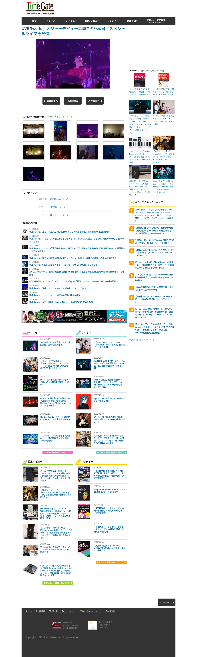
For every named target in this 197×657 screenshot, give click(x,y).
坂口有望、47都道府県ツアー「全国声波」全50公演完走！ (55, 343)
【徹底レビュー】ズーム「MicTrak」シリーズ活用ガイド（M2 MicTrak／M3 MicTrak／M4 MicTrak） (55, 493)
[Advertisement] (119, 7)
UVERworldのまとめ (59, 199)
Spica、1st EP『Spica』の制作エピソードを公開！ (109, 399)
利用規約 (40, 611)
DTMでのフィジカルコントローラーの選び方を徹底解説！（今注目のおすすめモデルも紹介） (154, 277)
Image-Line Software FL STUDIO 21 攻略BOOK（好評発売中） (109, 490)
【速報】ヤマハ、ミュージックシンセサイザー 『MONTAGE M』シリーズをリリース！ (154, 299)
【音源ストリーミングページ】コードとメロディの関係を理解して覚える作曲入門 (109, 529)
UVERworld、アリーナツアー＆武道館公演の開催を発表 (54, 295)
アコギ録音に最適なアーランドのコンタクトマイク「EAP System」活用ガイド (56, 549)
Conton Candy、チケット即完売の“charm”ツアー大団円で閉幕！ (55, 418)
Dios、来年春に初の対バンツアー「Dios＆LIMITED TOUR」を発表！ (55, 382)
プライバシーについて (90, 611)
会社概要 (110, 611)
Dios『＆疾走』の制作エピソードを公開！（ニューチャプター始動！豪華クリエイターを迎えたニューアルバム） (109, 383)
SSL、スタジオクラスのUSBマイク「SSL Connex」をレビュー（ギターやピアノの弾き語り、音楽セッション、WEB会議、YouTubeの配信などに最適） (56, 570)
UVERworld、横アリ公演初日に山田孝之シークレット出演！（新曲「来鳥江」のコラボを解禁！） (73, 258)
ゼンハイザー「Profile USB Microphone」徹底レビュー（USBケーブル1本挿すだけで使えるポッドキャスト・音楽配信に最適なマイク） (56, 533)
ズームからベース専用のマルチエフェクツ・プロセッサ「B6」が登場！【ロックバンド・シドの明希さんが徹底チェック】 (109, 439)
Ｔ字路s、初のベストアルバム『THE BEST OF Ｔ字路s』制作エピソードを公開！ (109, 344)
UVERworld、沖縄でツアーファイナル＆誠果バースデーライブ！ (58, 288)
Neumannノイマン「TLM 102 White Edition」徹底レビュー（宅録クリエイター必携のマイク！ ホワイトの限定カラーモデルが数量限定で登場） (55, 513)
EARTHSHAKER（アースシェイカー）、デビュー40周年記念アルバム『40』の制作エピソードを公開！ (109, 365)
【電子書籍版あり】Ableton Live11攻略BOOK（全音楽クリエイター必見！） (110, 548)
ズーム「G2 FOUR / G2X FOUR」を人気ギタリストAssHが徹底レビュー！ (109, 419)
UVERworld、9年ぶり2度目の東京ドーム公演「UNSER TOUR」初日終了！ (63, 265)
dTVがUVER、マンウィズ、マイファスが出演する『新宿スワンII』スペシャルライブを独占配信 (72, 281)
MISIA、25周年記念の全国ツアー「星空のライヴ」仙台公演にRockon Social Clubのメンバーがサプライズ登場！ (55, 402)
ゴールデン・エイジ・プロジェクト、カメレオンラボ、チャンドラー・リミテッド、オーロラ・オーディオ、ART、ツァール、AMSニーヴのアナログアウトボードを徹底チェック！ (154, 215)
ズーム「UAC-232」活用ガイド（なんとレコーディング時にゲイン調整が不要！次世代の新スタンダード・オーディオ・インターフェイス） (55, 476)
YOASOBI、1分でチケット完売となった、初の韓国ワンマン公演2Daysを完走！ (55, 438)
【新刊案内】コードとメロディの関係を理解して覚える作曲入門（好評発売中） (109, 510)
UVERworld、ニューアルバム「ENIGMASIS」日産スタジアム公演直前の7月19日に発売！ (70, 232)
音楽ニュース (59, 207)
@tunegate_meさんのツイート (142, 340)
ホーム (28, 611)
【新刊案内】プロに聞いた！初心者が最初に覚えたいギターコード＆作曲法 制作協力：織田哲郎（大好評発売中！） (109, 474)
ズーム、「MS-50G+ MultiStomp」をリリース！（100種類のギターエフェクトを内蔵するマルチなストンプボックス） (154, 265)
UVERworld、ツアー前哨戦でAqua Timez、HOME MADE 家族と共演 (61, 302)
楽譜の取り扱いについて (62, 611)
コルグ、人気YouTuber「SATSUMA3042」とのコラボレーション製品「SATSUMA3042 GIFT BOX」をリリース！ (55, 365)
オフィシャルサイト (61, 215)
